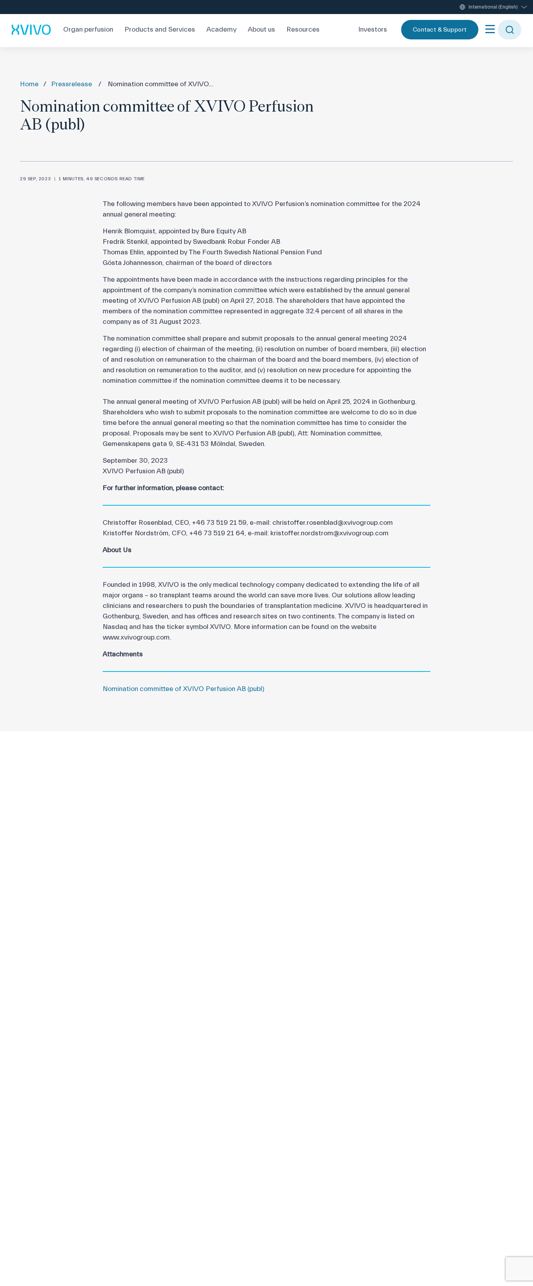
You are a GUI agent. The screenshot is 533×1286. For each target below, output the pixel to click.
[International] (31, 30)
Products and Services (159, 29)
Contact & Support (440, 29)
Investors (372, 29)
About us (261, 29)
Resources (303, 29)
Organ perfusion (88, 29)
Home (29, 84)
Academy (221, 29)
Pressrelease (71, 84)
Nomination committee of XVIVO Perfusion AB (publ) (184, 689)
